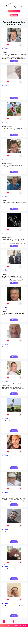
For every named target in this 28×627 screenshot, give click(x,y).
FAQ (9, 625)
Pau (2, 48)
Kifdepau (4, 454)
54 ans (6, 344)
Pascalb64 (4, 417)
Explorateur (4, 343)
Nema (3, 601)
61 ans (6, 307)
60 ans (6, 233)
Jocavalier (4, 528)
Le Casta (4, 232)
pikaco (3, 158)
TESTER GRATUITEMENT (14, 11)
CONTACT (24, 625)
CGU (11, 625)
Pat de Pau (4, 306)
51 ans (6, 492)
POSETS (4, 195)
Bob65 (3, 565)
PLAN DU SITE (17, 625)
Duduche (4, 121)
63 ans (6, 566)
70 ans (6, 122)
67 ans (6, 196)
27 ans (6, 270)
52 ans (6, 418)
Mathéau (4, 47)
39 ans (6, 529)
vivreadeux (4, 380)
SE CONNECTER (14, 15)
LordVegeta (4, 269)
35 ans (6, 603)
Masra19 (4, 84)
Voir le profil (14, 61)
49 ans (6, 48)
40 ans (6, 159)
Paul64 (3, 491)
